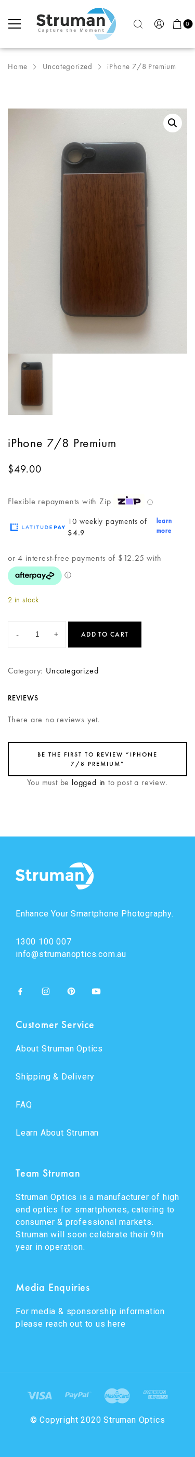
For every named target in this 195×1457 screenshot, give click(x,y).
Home (18, 66)
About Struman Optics (59, 1049)
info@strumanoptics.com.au (71, 954)
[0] (178, 24)
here (116, 1324)
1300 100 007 (44, 942)
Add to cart (104, 634)
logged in (89, 782)
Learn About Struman (57, 1133)
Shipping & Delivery (55, 1077)
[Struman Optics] (76, 24)
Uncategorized (68, 66)
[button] (172, 123)
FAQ (24, 1105)
